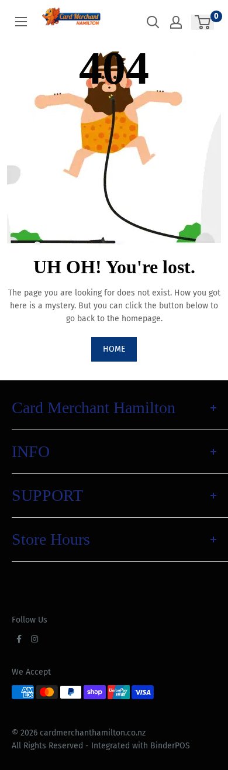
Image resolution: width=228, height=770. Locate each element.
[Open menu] (21, 21)
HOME (114, 349)
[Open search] (153, 22)
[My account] (176, 22)
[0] (203, 22)
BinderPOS (170, 746)
